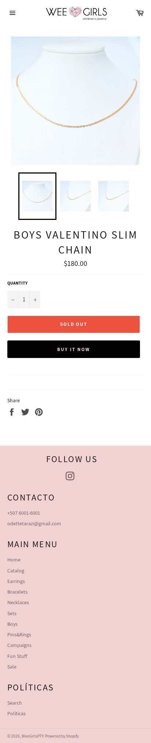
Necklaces (18, 602)
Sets (11, 613)
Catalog (15, 570)
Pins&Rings (19, 634)
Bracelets (17, 591)
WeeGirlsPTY (32, 736)
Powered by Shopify (62, 736)
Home (14, 559)
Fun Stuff (17, 656)
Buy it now (73, 349)
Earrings (16, 581)
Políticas (16, 713)
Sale (11, 666)
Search (14, 703)
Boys (12, 624)
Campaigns (19, 645)
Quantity (17, 283)
